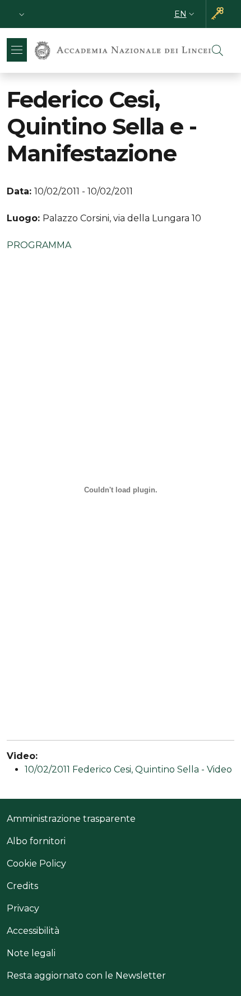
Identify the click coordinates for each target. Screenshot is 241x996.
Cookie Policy (36, 863)
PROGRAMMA (39, 245)
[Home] (123, 50)
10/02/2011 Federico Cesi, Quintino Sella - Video (128, 769)
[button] (22, 14)
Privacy (23, 908)
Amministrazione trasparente (71, 818)
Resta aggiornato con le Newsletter (86, 975)
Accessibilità (33, 930)
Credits (22, 886)
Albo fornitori (36, 841)
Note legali (31, 953)
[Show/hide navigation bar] (17, 50)
